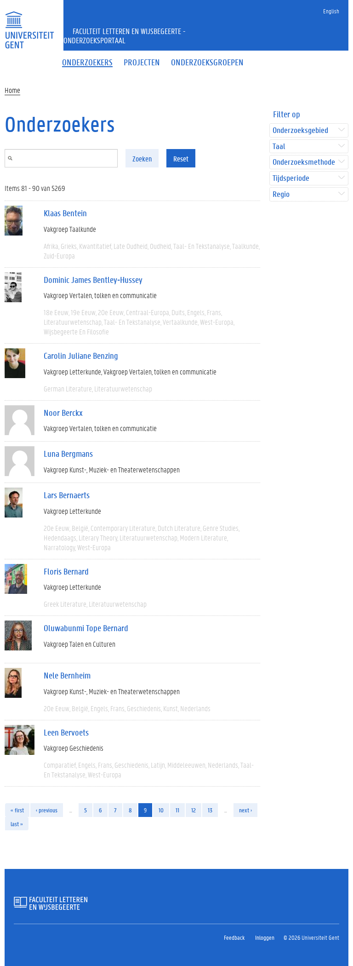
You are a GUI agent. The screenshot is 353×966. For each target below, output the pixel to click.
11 (177, 810)
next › (245, 810)
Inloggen (264, 937)
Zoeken (142, 158)
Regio (281, 194)
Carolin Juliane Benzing (81, 355)
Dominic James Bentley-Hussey (93, 279)
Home (12, 90)
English (331, 11)
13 (210, 810)
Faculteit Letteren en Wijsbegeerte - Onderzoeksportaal (124, 35)
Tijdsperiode (291, 178)
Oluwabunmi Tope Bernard (86, 627)
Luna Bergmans (68, 453)
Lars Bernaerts (67, 494)
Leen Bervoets (66, 732)
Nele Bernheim (67, 675)
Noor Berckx (63, 412)
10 (161, 810)
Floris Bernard (66, 571)
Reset (180, 158)
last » (17, 824)
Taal (279, 146)
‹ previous (46, 810)
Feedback (234, 937)
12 (193, 810)
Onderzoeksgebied (300, 130)
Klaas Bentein (65, 212)
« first (17, 810)
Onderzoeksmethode (304, 162)
